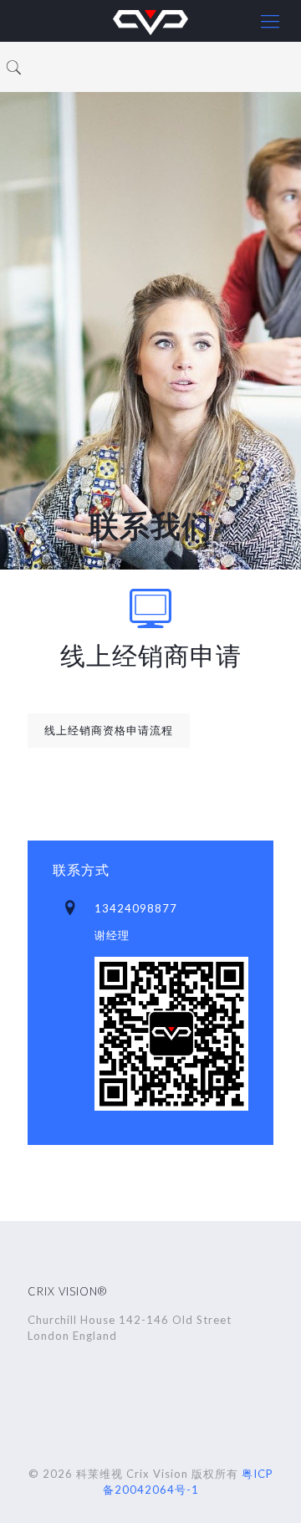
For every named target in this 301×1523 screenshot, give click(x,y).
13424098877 (135, 908)
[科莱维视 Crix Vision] (150, 20)
